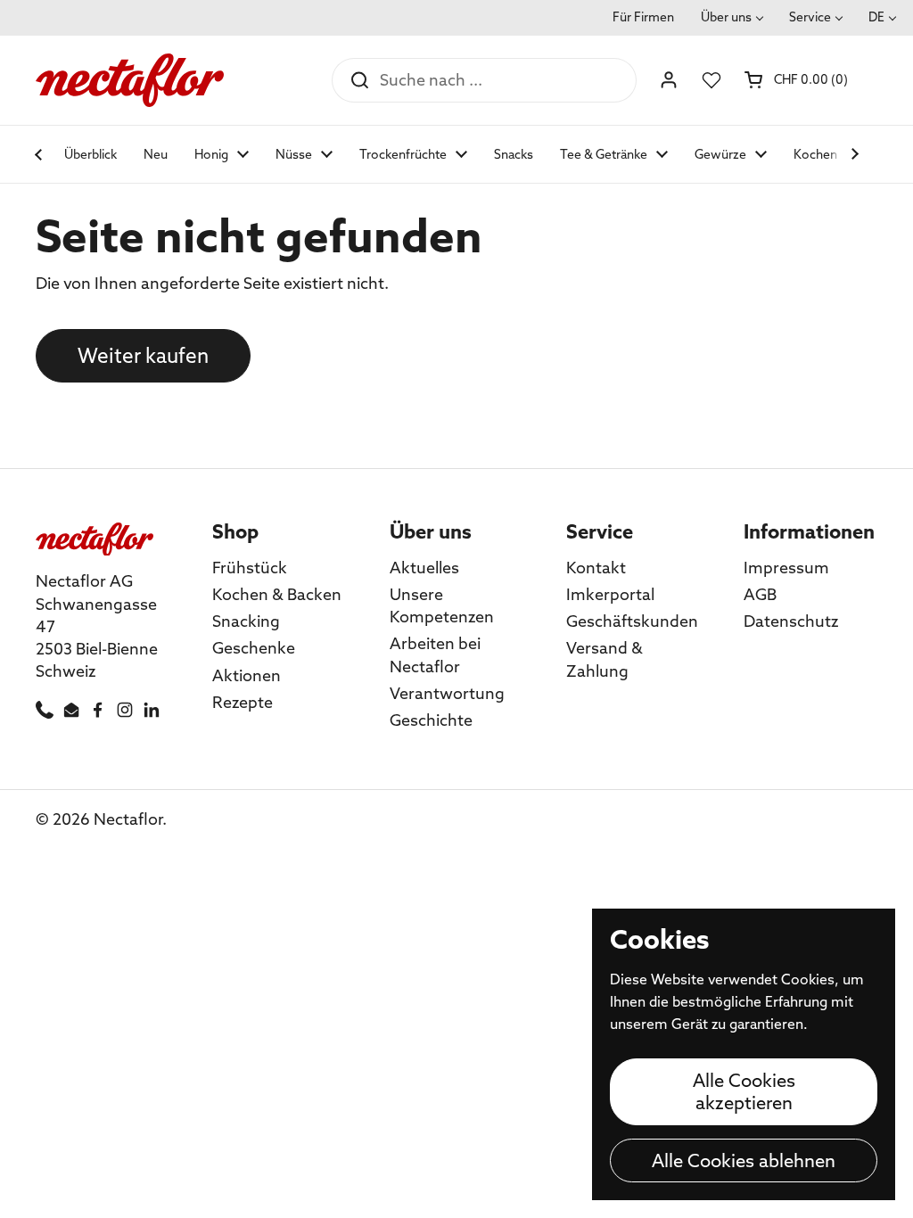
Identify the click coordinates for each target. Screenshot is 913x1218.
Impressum (786, 567)
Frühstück (249, 567)
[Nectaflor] (130, 80)
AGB (760, 594)
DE (876, 17)
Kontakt (596, 567)
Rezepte (242, 702)
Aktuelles (424, 567)
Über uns (726, 17)
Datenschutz (791, 621)
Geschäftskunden (632, 621)
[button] (797, 79)
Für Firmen (643, 17)
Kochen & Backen (276, 594)
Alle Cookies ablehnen (743, 1160)
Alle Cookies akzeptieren (744, 1091)
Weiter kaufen (143, 355)
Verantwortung (447, 693)
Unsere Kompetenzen (442, 605)
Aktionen (246, 675)
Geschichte (431, 720)
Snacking (246, 621)
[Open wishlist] (711, 80)
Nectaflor (128, 819)
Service (810, 17)
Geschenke (253, 648)
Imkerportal (610, 594)
